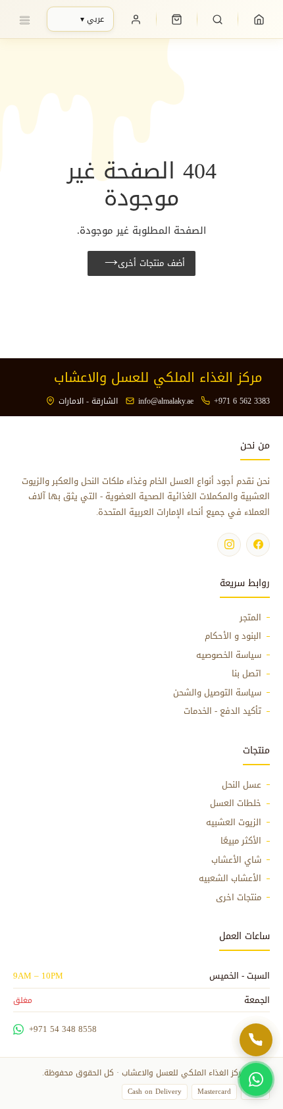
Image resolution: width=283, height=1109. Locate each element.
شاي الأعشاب (236, 860)
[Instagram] (229, 544)
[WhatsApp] (256, 1079)
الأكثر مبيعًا (240, 841)
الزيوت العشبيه (233, 822)
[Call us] (256, 1039)
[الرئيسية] (258, 19)
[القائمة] (24, 19)
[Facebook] (258, 544)
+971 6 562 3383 (242, 401)
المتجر (250, 617)
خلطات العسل (235, 803)
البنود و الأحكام (233, 636)
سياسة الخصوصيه (228, 655)
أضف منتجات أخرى (151, 263)
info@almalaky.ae (165, 401)
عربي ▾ (92, 19)
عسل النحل (241, 785)
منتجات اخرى (238, 897)
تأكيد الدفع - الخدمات (222, 711)
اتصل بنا (246, 673)
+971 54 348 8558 (63, 1029)
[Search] (218, 19)
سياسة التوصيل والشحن (217, 692)
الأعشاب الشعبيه (230, 878)
